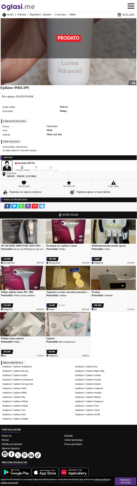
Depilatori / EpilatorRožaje (15, 406)
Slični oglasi (70, 215)
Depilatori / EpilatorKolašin (88, 384)
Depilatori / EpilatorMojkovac (89, 388)
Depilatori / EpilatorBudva (15, 375)
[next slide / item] (134, 51)
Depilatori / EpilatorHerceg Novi (18, 384)
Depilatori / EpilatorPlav (14, 397)
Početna (22, 14)
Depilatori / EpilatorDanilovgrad (18, 380)
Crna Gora (60, 14)
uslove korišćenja (102, 479)
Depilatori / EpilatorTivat (87, 406)
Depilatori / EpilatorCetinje (88, 375)
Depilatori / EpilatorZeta (14, 414)
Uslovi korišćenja (73, 440)
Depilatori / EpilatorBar (86, 367)
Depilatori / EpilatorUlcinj (87, 410)
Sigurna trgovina (11, 448)
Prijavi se (7, 436)
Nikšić (73, 14)
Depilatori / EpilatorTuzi (14, 410)
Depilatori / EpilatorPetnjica (88, 393)
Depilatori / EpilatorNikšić (15, 393)
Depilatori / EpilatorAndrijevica (17, 367)
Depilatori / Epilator (40, 14)
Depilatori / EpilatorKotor (15, 388)
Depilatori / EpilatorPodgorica (89, 401)
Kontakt (68, 436)
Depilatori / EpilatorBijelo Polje (89, 371)
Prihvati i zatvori (125, 481)
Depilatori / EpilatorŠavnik (87, 414)
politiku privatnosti (9, 483)
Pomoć (5, 440)
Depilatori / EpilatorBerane (15, 371)
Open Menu (131, 6)
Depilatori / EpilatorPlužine (15, 401)
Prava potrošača (73, 444)
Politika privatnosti (12, 444)
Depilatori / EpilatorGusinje (88, 380)
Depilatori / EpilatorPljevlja (88, 397)
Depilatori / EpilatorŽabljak (15, 419)
